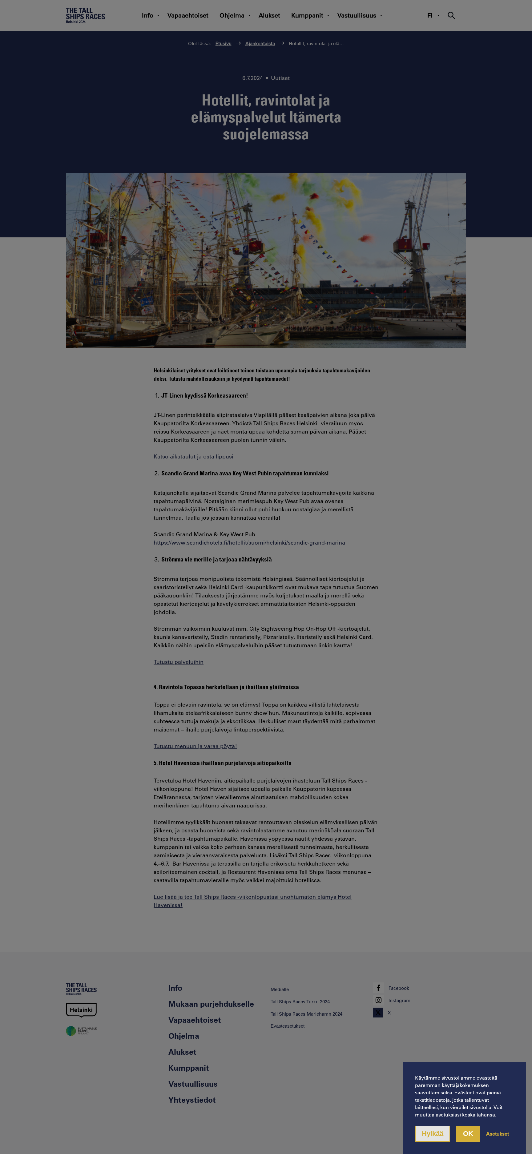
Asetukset (497, 1133)
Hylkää (432, 1133)
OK (468, 1133)
